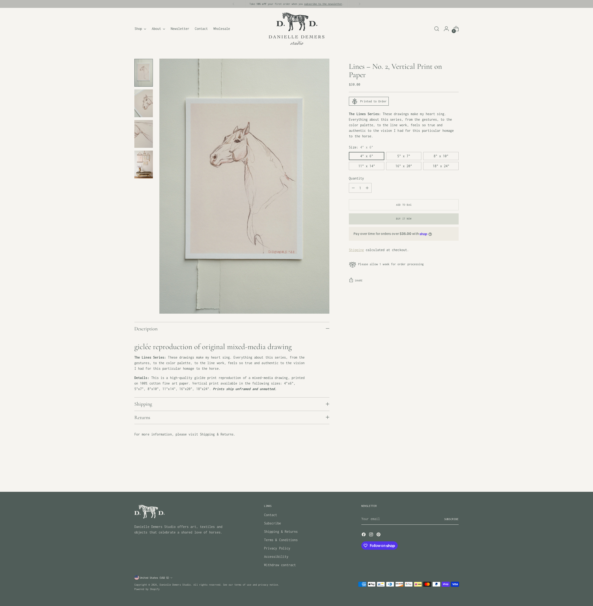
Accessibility (276, 557)
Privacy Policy (277, 548)
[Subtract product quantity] (353, 188)
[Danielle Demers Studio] (296, 29)
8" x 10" (441, 156)
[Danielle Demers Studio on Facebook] (364, 535)
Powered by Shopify (147, 588)
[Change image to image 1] (143, 73)
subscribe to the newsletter (323, 3)
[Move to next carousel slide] (455, 476)
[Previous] (233, 4)
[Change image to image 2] (143, 103)
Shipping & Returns (281, 531)
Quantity (356, 178)
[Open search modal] (436, 28)
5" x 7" (403, 156)
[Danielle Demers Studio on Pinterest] (379, 535)
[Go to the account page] (446, 28)
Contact (270, 515)
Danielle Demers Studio (175, 584)
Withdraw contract (280, 565)
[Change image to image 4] (143, 164)
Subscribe (272, 523)
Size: (361, 147)
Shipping (356, 250)
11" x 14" (366, 166)
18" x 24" (441, 166)
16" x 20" (403, 166)
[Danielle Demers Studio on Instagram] (371, 535)
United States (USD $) (154, 577)
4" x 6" (366, 156)
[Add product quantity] (367, 188)
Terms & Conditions (281, 540)
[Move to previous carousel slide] (444, 476)
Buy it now (403, 218)
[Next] (359, 4)
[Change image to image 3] (143, 134)
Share (359, 280)
